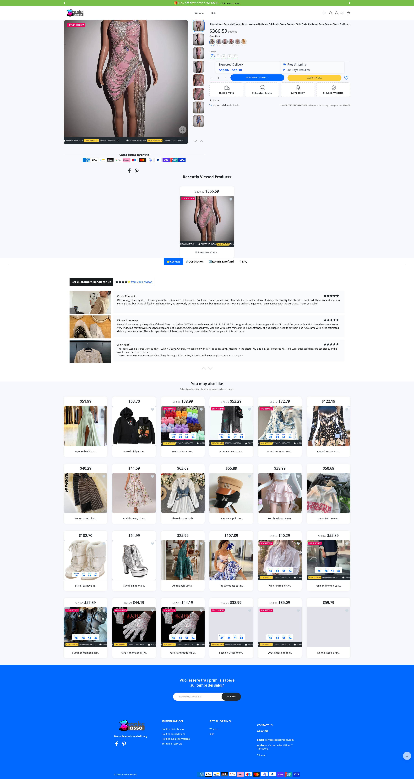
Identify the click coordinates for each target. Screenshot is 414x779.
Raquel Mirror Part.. (328, 451)
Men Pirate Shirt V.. (280, 585)
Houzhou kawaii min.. (279, 518)
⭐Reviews (173, 261)
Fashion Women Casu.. (328, 585)
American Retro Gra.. (231, 451)
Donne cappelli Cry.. (231, 518)
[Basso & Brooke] (75, 13)
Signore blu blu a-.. (85, 451)
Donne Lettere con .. (328, 518)
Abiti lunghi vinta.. (182, 585)
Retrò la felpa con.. (134, 451)
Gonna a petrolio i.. (86, 518)
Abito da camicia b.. (182, 518)
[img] (123, 282)
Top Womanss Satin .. (231, 585)
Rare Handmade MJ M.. (134, 652)
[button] (64, 3)
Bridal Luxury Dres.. (134, 518)
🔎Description (194, 261)
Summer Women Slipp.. (85, 652)
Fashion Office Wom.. (231, 652)
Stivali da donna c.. (134, 585)
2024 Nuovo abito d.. (280, 652)
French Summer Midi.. (279, 451)
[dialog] (331, 13)
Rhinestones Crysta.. (207, 252)
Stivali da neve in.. (85, 585)
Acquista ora (314, 77)
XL (235, 56)
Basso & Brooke (129, 774)
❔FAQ (243, 261)
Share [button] (215, 100)
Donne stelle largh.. (328, 652)
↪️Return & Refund (221, 261)
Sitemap (261, 755)
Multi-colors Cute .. (182, 451)
